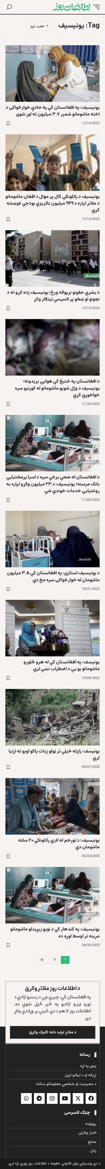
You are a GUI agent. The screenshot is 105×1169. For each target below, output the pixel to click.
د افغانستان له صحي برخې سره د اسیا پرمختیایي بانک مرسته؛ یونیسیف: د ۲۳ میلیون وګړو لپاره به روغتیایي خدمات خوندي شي (53, 484)
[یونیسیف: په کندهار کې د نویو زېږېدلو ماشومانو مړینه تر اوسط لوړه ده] (52, 895)
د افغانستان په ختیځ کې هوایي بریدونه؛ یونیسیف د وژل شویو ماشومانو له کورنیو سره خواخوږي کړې (57, 388)
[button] (95, 7)
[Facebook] (91, 1098)
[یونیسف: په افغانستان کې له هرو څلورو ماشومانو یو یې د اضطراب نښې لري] (52, 628)
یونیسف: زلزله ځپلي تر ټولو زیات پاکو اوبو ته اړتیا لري (54, 755)
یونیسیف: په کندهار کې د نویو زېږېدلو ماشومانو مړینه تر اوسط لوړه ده (55, 933)
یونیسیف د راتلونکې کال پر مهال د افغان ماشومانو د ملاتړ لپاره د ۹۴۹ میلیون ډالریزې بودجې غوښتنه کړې (52, 203)
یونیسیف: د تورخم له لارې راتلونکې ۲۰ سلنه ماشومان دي (59, 844)
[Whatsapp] (26, 1098)
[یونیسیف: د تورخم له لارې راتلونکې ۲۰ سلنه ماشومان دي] (52, 806)
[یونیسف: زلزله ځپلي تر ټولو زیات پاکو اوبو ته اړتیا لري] (52, 717)
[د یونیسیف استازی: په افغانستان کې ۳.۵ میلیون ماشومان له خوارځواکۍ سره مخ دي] (52, 539)
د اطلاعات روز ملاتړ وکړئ (52, 988)
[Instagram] (52, 1098)
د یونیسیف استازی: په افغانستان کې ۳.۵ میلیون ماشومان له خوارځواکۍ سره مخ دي (53, 576)
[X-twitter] (78, 1098)
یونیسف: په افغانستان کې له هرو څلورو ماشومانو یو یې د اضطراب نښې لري (61, 666)
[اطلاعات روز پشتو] (71, 7)
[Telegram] (39, 1098)
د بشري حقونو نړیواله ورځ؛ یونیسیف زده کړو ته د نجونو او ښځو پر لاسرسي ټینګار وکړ (53, 296)
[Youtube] (65, 1098)
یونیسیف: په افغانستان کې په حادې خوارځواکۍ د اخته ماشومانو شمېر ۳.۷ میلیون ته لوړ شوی (53, 111)
